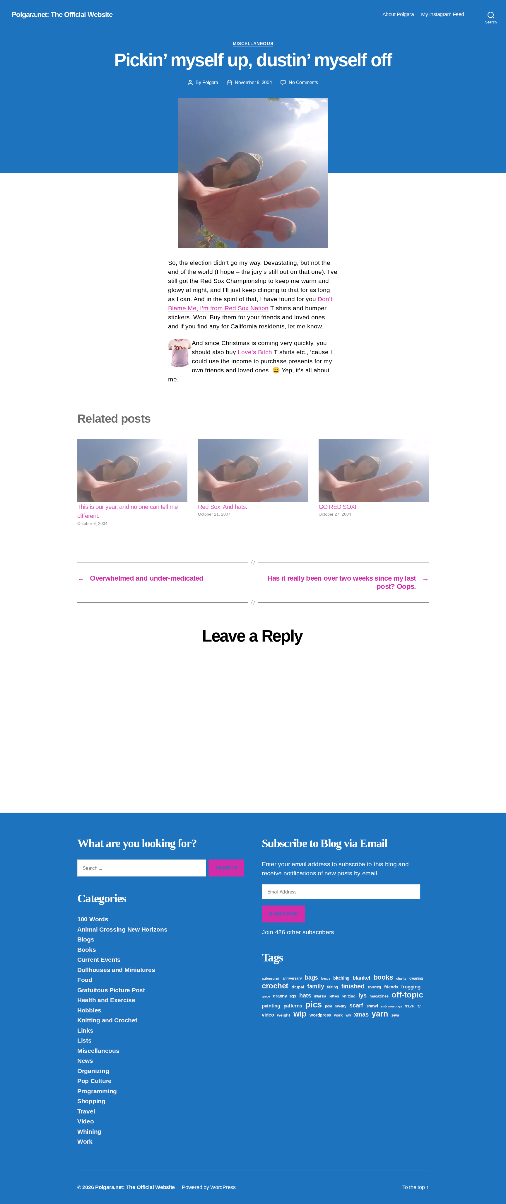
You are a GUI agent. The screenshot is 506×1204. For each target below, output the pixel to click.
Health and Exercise (106, 1000)
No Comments (303, 82)
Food (84, 979)
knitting (348, 996)
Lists (84, 1040)
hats (305, 995)
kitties (334, 996)
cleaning (416, 978)
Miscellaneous (253, 43)
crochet (275, 985)
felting (332, 987)
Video (85, 1121)
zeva (395, 1015)
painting (271, 1006)
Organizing (93, 1070)
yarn (380, 1013)
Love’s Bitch (255, 352)
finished (353, 986)
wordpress (320, 1014)
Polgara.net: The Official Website (62, 14)
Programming (97, 1091)
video (268, 1015)
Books (86, 949)
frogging (410, 987)
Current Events (99, 959)
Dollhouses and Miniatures (116, 969)
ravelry (340, 1006)
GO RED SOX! (337, 506)
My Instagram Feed (442, 14)
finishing (374, 987)
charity (401, 978)
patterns (292, 1006)
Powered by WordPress (209, 1187)
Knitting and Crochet (107, 1020)
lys (362, 995)
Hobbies (89, 1010)
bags (311, 977)
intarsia (320, 996)
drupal (298, 987)
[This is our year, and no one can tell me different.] (132, 470)
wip (300, 1013)
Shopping (91, 1101)
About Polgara (398, 14)
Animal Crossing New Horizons (122, 929)
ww (348, 1015)
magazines (379, 996)
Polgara (210, 82)
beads (325, 978)
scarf (356, 1005)
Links (85, 1030)
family (315, 986)
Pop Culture (94, 1080)
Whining (89, 1131)
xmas (361, 1014)
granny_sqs (284, 995)
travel (409, 1006)
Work (85, 1141)
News (85, 1060)
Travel (86, 1111)
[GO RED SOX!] (374, 470)
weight (283, 1015)
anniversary (292, 978)
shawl (372, 1005)
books (383, 977)
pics (313, 1004)
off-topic (407, 994)
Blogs (85, 939)
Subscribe (283, 914)
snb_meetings (391, 1006)
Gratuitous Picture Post (111, 990)
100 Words (92, 919)
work (338, 1015)
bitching (341, 978)
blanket (361, 978)
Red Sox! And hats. (222, 506)
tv (419, 1006)
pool (328, 1006)
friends (391, 986)
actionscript (270, 978)
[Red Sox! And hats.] (253, 470)
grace (266, 996)
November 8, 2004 (253, 82)
